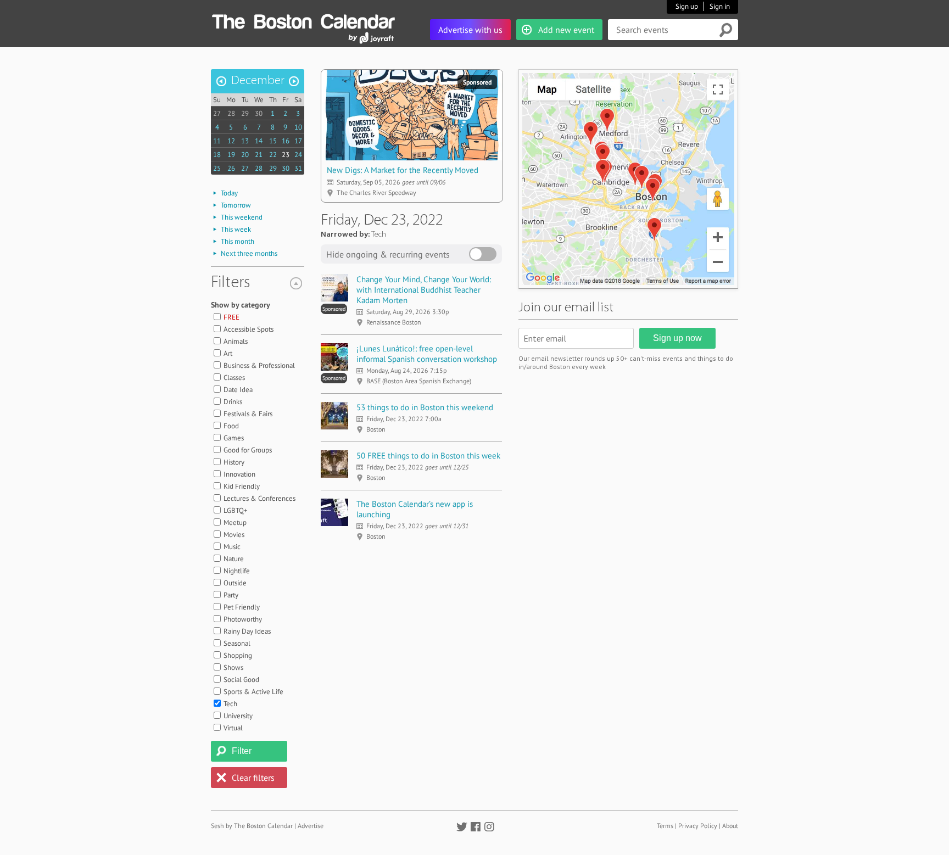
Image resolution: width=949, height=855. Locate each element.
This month (237, 241)
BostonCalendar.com (303, 20)
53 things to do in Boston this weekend (424, 407)
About (730, 826)
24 (298, 154)
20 (245, 154)
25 (217, 168)
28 (231, 113)
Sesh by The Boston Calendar (252, 826)
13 (245, 141)
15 (273, 141)
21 (259, 154)
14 (259, 141)
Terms (665, 826)
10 (298, 127)
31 (298, 168)
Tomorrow (236, 205)
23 (285, 154)
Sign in (720, 6)
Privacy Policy (697, 826)
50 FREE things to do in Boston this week (428, 455)
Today (229, 193)
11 (217, 141)
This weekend (242, 217)
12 (231, 141)
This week (236, 229)
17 (298, 141)
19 (231, 154)
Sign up (687, 6)
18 (217, 154)
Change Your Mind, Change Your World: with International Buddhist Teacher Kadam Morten (423, 289)
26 (231, 168)
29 (245, 113)
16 (285, 141)
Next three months (249, 253)
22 (273, 154)
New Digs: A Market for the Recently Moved (402, 170)
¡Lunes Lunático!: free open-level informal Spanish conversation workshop (426, 353)
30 (259, 113)
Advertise (310, 826)
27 (217, 113)
